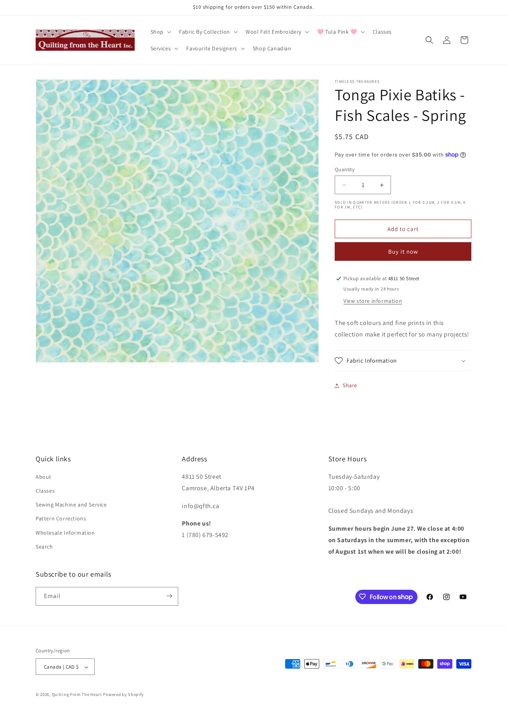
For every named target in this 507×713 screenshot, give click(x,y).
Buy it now (403, 251)
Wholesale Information (65, 532)
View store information (372, 300)
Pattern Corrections (61, 518)
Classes (45, 490)
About (43, 476)
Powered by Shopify (123, 695)
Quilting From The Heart (77, 695)
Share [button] (350, 385)
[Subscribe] (169, 596)
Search (44, 546)
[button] (160, 31)
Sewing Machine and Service (71, 504)
